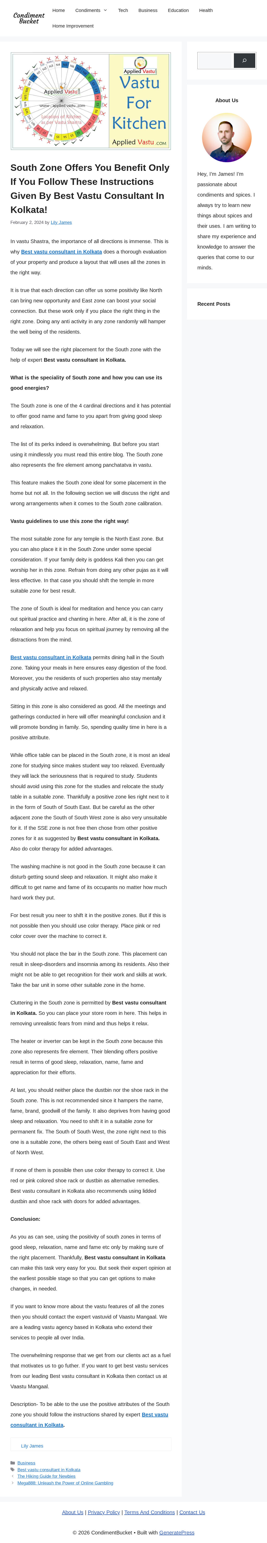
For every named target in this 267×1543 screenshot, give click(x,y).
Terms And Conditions (149, 1512)
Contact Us (192, 1512)
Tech (123, 10)
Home (58, 10)
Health (206, 10)
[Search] (244, 60)
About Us (72, 1512)
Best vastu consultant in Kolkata (48, 1469)
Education (178, 10)
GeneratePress (177, 1532)
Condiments (87, 10)
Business (147, 10)
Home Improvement (73, 26)
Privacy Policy (104, 1512)
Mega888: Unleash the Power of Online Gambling (65, 1483)
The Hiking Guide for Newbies (46, 1476)
